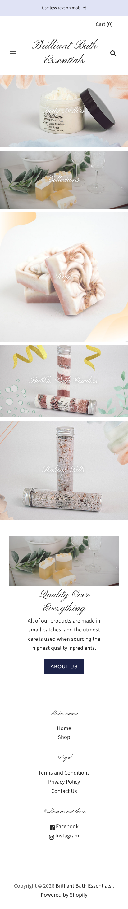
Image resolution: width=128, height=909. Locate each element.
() (104, 24)
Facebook (67, 826)
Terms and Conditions (64, 773)
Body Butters (63, 110)
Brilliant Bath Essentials (84, 886)
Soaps (63, 277)
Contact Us (64, 791)
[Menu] (13, 53)
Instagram (66, 836)
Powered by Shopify (64, 895)
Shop (64, 737)
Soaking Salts (63, 470)
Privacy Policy (64, 782)
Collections (63, 179)
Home (64, 728)
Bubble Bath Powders (63, 381)
